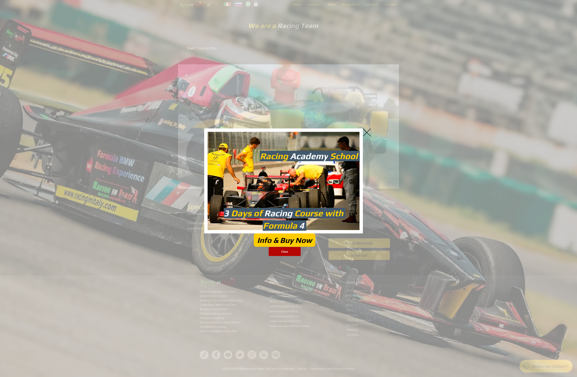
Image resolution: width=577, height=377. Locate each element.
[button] (367, 132)
